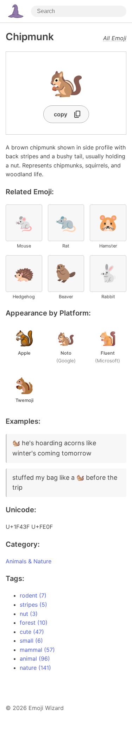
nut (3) (29, 613)
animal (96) (35, 658)
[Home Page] (15, 11)
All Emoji (114, 38)
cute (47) (32, 631)
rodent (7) (33, 595)
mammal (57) (37, 649)
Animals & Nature (28, 561)
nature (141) (35, 667)
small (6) (31, 640)
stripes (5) (33, 604)
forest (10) (34, 622)
